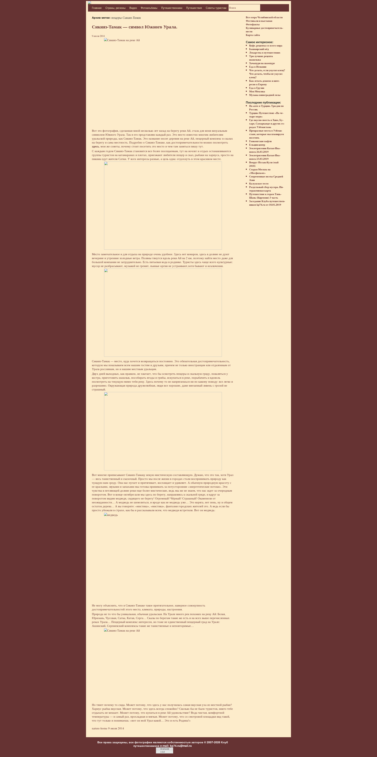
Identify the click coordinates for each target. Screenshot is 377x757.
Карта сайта (253, 35)
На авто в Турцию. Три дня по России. (266, 107)
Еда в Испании (257, 66)
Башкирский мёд (259, 49)
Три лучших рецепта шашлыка (261, 57)
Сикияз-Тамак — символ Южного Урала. (134, 27)
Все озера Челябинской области (264, 17)
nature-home (99, 728)
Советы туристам (216, 8)
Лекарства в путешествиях (264, 52)
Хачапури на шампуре (262, 63)
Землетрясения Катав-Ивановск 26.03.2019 (264, 149)
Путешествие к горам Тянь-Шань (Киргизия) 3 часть (265, 195)
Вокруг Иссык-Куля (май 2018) (263, 164)
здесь (95, 146)
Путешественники (171, 8)
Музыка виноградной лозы (264, 95)
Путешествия (194, 8)
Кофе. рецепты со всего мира (265, 45)
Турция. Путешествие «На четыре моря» (266, 114)
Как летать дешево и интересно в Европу (264, 82)
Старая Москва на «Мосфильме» (260, 171)
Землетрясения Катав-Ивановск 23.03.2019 (264, 157)
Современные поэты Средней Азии (266, 178)
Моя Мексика (257, 91)
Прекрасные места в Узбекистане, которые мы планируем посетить (266, 134)
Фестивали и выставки (259, 21)
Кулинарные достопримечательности (264, 29)
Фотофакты (253, 24)
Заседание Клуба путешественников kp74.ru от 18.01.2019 (267, 202)
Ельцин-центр (257, 144)
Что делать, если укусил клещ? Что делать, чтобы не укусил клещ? (267, 73)
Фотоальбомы (149, 8)
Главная (97, 8)
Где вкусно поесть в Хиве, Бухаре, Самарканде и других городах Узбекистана (267, 123)
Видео (133, 8)
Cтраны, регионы (115, 8)
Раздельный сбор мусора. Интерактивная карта (266, 188)
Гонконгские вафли (260, 141)
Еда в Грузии (256, 88)
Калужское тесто (259, 183)
